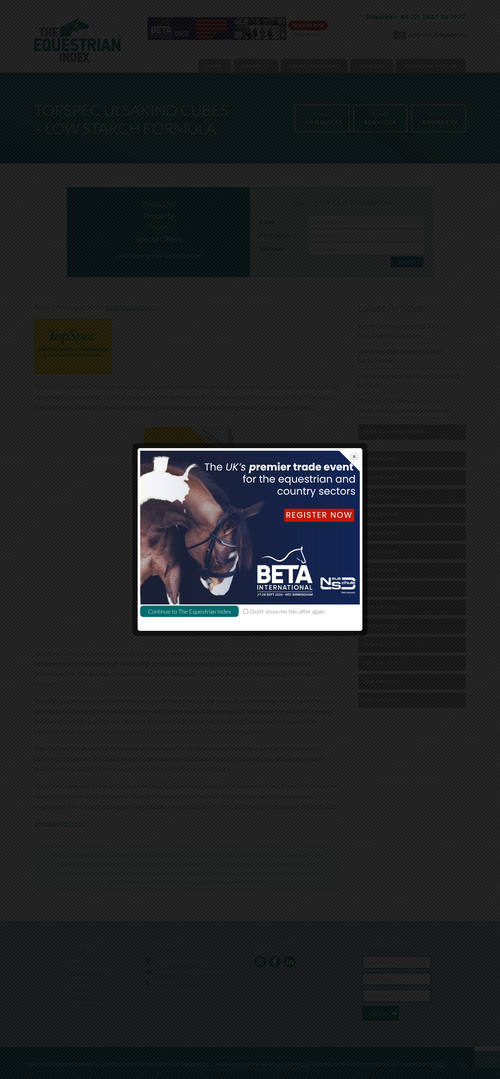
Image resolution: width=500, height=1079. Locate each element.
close (354, 456)
